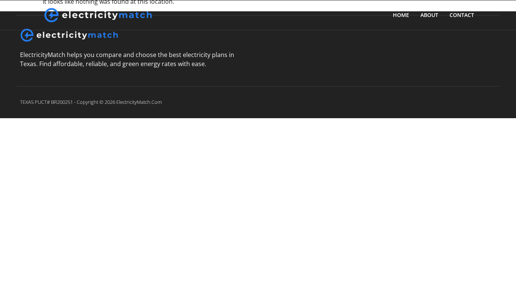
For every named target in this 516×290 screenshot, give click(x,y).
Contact (462, 15)
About (429, 15)
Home (401, 15)
